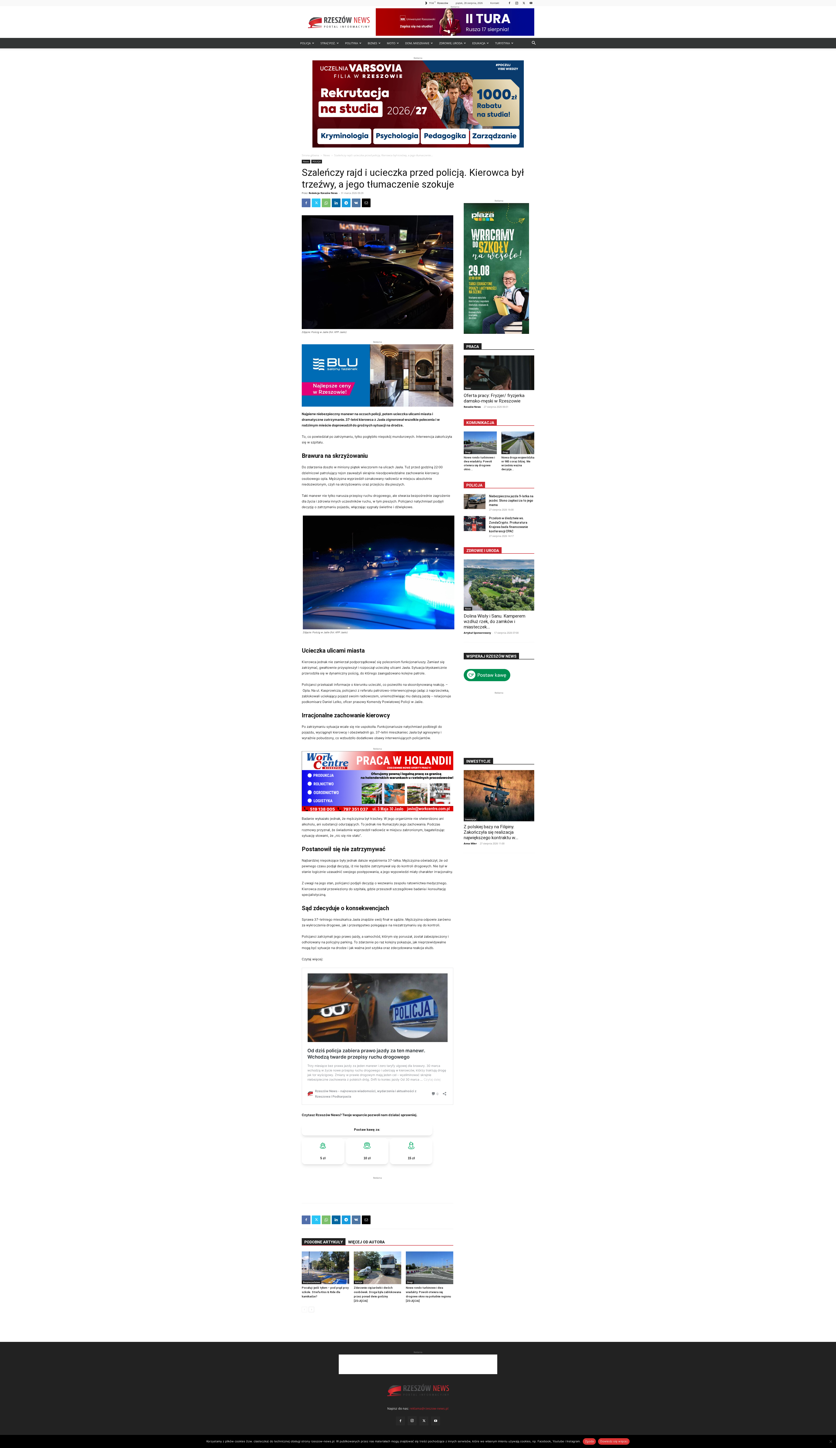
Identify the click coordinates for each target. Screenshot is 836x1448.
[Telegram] (346, 203)
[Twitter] (524, 3)
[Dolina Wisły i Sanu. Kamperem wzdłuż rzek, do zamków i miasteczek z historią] (499, 585)
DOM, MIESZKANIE (417, 43)
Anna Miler (470, 843)
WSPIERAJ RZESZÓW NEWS (491, 656)
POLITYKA (351, 43)
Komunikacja (480, 422)
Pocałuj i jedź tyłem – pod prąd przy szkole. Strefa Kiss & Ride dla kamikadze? (325, 1292)
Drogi (410, 1282)
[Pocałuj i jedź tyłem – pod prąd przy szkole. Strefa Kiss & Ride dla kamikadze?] (325, 1267)
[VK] (356, 203)
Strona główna (310, 155)
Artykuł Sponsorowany (477, 632)
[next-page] (311, 1309)
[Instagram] (516, 3)
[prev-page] (304, 1309)
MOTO (391, 43)
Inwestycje (470, 819)
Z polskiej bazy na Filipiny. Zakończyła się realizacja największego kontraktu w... (491, 832)
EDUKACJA (478, 43)
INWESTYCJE (478, 761)
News (326, 155)
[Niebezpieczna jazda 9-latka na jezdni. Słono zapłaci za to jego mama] (474, 501)
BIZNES (372, 43)
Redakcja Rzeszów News (323, 193)
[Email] (366, 203)
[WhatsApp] (326, 203)
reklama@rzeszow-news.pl (429, 1408)
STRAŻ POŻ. (327, 43)
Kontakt (494, 3)
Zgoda (589, 1441)
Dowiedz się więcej (613, 1441)
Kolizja (358, 1282)
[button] (533, 43)
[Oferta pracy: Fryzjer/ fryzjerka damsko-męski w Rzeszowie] (499, 372)
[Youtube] (531, 3)
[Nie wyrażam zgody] (830, 1441)
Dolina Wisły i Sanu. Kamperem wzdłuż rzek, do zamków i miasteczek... (494, 621)
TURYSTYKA (502, 43)
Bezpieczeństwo (311, 1282)
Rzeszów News (472, 406)
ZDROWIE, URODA (450, 43)
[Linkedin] (336, 203)
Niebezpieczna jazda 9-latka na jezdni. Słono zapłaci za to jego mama (511, 500)
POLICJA (305, 43)
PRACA (472, 346)
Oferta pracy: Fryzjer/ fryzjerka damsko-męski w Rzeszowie (494, 398)
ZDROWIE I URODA (482, 550)
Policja (474, 485)
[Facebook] (509, 3)
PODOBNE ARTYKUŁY (323, 1242)
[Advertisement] (377, 1186)
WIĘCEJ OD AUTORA (366, 1242)
